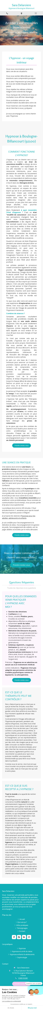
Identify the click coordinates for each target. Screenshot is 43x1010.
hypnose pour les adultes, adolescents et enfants (18, 517)
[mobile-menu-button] (36, 13)
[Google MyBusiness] (19, 937)
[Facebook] (14, 937)
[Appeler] (7, 13)
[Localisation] (21, 13)
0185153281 (23, 978)
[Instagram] (29, 937)
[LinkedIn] (24, 937)
